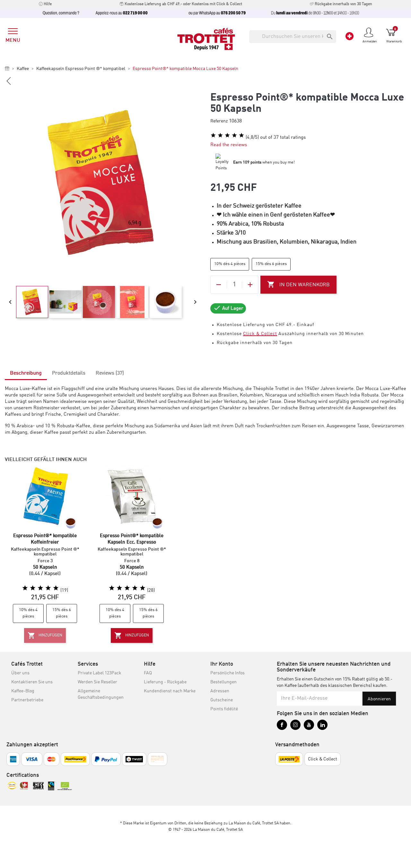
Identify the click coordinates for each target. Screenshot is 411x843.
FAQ (148, 673)
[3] (227, 135)
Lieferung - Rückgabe (165, 682)
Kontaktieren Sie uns (32, 682)
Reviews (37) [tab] (110, 373)
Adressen (219, 691)
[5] (241, 135)
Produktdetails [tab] (68, 373)
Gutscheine (221, 700)
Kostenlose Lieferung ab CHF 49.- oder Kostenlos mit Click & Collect (183, 4)
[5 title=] (56, 588)
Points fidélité (224, 709)
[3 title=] (40, 588)
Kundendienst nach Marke (170, 691)
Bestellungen (223, 682)
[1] (213, 135)
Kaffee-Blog (22, 691)
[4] (234, 135)
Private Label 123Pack (99, 673)
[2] (220, 135)
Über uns (20, 673)
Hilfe (47, 4)
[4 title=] (48, 588)
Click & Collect (260, 334)
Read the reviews (228, 145)
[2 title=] (33, 588)
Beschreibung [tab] (26, 373)
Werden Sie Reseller (97, 682)
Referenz (219, 121)
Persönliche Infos (227, 673)
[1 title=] (25, 588)
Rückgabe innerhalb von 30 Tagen (343, 4)
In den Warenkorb (298, 284)
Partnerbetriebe (27, 700)
